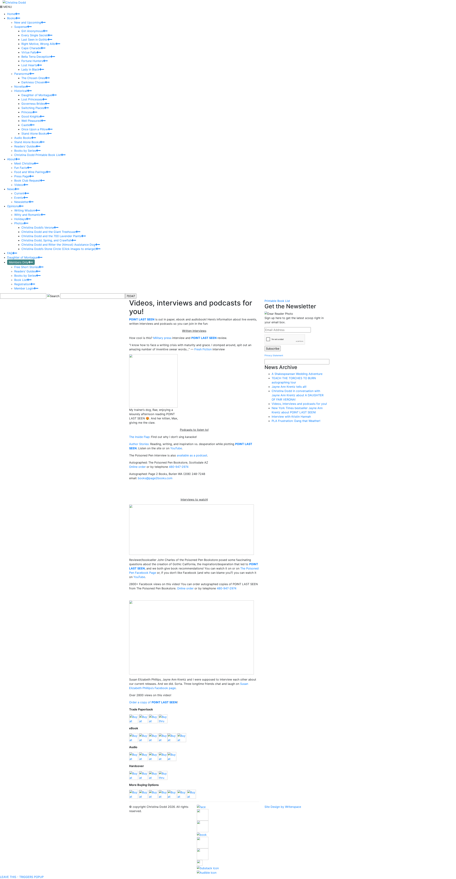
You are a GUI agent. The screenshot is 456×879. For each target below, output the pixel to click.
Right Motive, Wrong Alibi (38, 44)
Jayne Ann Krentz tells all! (289, 386)
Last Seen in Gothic (34, 39)
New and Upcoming (27, 22)
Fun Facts (20, 167)
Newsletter (21, 202)
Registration (22, 284)
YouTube (176, 448)
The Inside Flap (139, 437)
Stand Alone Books (34, 133)
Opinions (13, 206)
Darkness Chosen (33, 82)
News (11, 189)
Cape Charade (31, 48)
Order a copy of (153, 702)
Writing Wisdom (24, 210)
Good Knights (30, 116)
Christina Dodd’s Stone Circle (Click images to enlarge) (58, 249)
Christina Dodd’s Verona (37, 227)
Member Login (24, 288)
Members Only (18, 262)
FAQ (9, 253)
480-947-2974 (178, 467)
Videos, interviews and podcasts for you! (299, 404)
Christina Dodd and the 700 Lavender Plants (51, 236)
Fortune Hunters (32, 61)
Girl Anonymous (32, 31)
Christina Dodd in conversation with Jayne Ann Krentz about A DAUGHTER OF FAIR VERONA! (297, 395)
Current (19, 193)
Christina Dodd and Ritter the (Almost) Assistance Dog (58, 244)
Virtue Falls (29, 52)
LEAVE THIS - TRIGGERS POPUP (22, 877)
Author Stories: (139, 444)
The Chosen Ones (33, 78)
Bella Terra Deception (35, 56)
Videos (19, 185)
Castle (25, 125)
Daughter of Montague (36, 95)
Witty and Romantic (27, 214)
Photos (19, 223)
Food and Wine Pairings (30, 172)
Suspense (20, 26)
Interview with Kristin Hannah (291, 416)
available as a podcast (192, 455)
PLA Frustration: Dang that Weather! (296, 421)
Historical (20, 91)
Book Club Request (27, 180)
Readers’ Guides (25, 146)
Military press (162, 338)
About (11, 159)
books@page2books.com (155, 478)
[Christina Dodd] (14, 2)
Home (11, 14)
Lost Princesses (31, 99)
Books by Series (25, 150)
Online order (138, 467)
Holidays (20, 219)
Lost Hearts (29, 65)
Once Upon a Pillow (34, 129)
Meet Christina (24, 163)
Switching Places (32, 108)
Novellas (20, 86)
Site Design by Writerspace (283, 807)
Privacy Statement (274, 355)
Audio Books (22, 138)
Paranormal (22, 73)
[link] (203, 349)
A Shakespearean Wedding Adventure (297, 374)
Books (11, 18)
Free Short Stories (26, 267)
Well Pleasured (31, 120)
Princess (27, 112)
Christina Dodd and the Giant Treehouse (48, 232)
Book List (20, 280)
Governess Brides (33, 103)
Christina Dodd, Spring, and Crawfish (46, 240)
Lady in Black (30, 69)
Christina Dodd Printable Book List (37, 155)
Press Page (21, 176)
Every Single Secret (34, 35)
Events (18, 197)
